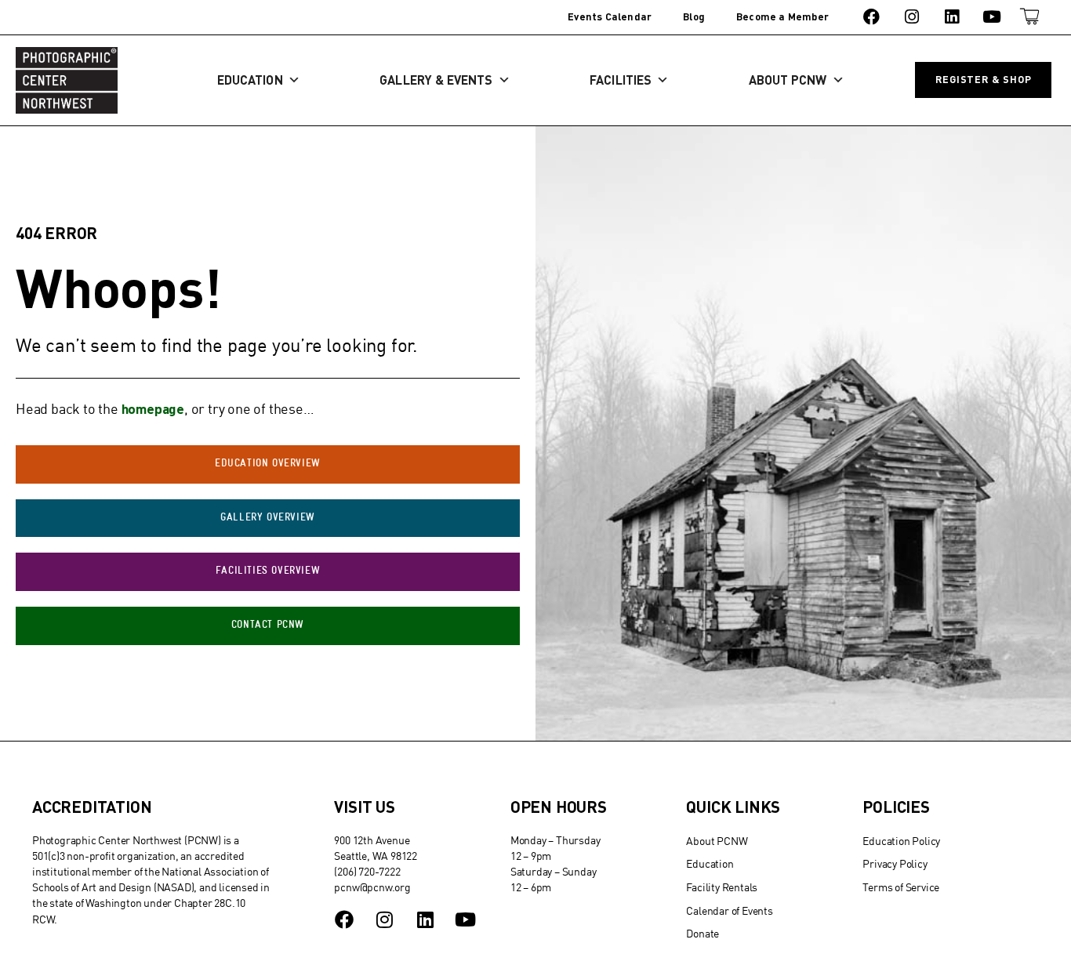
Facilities (621, 79)
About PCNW (788, 79)
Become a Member (782, 16)
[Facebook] (871, 16)
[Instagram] (911, 16)
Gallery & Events (435, 79)
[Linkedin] (951, 16)
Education (250, 79)
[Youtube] (992, 16)
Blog (694, 16)
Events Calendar (610, 16)
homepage (153, 408)
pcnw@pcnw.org (372, 887)
